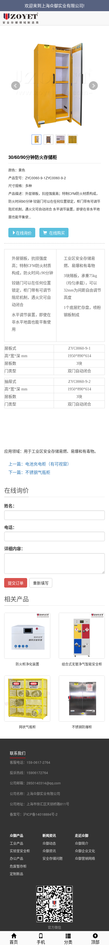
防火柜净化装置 (27, 664)
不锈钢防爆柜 (82, 726)
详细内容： (14, 549)
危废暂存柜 (18, 866)
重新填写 (41, 583)
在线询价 (24, 232)
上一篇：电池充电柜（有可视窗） (39, 464)
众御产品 (16, 835)
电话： (10, 527)
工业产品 (16, 843)
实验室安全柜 (20, 850)
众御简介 (81, 843)
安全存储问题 (52, 858)
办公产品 (16, 858)
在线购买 (56, 232)
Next (93, 85)
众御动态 (49, 843)
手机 (41, 942)
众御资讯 (49, 850)
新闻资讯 (49, 835)
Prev (15, 85)
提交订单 (15, 583)
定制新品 (16, 873)
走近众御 (81, 835)
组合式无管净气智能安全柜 (82, 664)
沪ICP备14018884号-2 (40, 814)
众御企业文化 (85, 850)
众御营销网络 (85, 858)
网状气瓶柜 (27, 726)
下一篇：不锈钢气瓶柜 (29, 472)
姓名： (10, 506)
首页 (14, 942)
